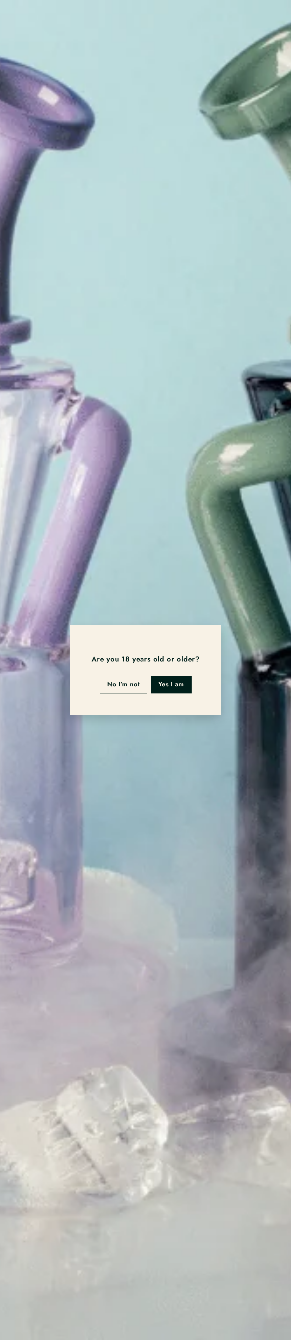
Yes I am (171, 684)
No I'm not (123, 684)
